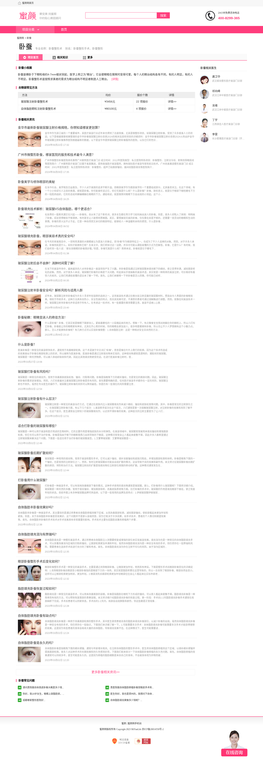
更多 (90, 57)
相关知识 (62, 57)
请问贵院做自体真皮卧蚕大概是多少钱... (43, 687)
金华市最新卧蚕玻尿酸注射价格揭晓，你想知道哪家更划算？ (59, 127)
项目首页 (33, 57)
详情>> (172, 101)
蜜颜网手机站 (135, 723)
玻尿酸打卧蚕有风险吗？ (35, 371)
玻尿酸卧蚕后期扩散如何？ (36, 453)
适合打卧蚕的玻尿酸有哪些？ (38, 426)
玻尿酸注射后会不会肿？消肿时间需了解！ (47, 263)
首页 (64, 29)
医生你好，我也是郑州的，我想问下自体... (132, 694)
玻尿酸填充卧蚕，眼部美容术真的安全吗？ (47, 236)
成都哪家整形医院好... (34, 700)
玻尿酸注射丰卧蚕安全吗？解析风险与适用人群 (50, 290)
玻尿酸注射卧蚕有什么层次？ (38, 398)
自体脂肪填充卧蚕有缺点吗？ (38, 615)
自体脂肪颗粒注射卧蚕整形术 (38, 108)
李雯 (215, 134)
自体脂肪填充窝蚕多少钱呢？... (126, 700)
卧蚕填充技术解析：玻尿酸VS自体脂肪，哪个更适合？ (55, 209)
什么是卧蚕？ (27, 344)
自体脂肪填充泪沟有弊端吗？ (38, 534)
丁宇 (215, 119)
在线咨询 (234, 743)
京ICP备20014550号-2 (153, 729)
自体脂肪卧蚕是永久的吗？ (36, 642)
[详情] (114, 79)
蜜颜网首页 (28, 3)
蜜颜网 (20, 38)
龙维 (215, 105)
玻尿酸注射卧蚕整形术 (34, 101)
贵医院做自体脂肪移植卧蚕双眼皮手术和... (132, 687)
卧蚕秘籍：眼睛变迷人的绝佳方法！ (42, 317)
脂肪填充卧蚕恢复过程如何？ (38, 588)
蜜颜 (123, 723)
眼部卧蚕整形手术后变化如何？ (39, 561)
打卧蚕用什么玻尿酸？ (33, 480)
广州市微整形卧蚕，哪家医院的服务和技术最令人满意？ (56, 154)
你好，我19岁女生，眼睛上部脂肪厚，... (43, 694)
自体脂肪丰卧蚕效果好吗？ (36, 507)
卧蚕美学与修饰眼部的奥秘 (36, 181)
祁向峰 (216, 91)
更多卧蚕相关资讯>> (105, 672)
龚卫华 (216, 76)
